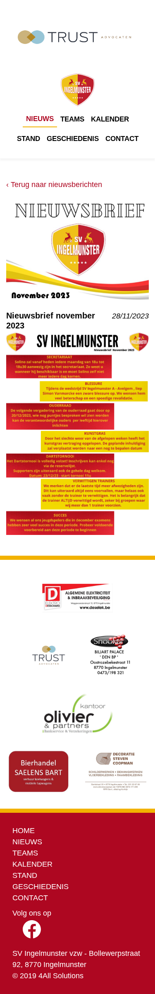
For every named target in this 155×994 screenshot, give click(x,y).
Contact (121, 139)
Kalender (110, 119)
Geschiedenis (73, 139)
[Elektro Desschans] (78, 597)
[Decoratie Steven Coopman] (116, 771)
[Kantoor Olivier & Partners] (77, 713)
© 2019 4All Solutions (47, 976)
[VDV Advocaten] (49, 655)
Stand (28, 139)
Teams (72, 119)
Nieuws (40, 119)
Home (23, 830)
